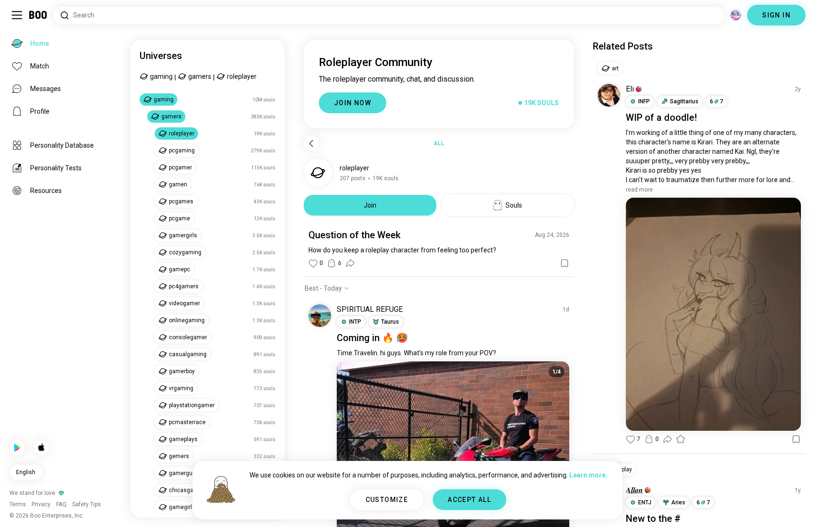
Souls (514, 205)
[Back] (311, 143)
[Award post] (680, 439)
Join (370, 205)
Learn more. (588, 475)
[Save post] (564, 263)
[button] (638, 89)
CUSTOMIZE (387, 499)
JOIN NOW (352, 103)
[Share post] (350, 263)
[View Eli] (609, 95)
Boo (38, 15)
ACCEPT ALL (469, 499)
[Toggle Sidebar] (17, 15)
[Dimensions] (735, 15)
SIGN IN (776, 15)
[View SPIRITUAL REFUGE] (319, 315)
